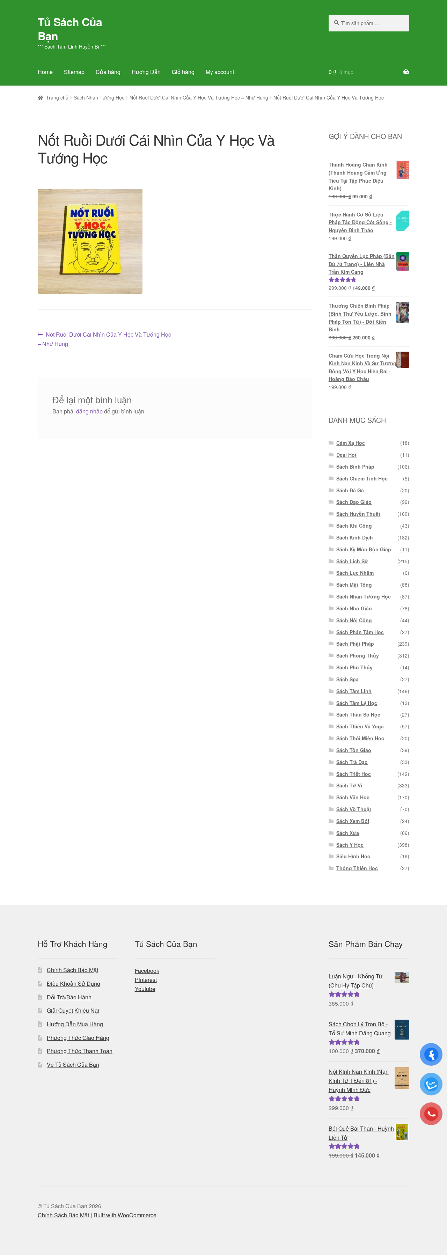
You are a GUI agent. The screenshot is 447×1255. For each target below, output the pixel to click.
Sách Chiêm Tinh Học (362, 478)
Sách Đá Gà (350, 490)
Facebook (147, 971)
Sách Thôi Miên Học (360, 738)
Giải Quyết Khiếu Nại (73, 1010)
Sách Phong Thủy (357, 655)
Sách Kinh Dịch (354, 537)
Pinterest (146, 980)
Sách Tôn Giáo (353, 750)
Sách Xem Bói (352, 820)
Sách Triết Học (353, 773)
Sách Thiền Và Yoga (360, 726)
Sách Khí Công (354, 525)
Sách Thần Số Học (358, 714)
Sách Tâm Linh (354, 691)
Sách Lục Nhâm (355, 572)
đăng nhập (89, 411)
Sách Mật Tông (354, 584)
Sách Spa (347, 679)
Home (45, 72)
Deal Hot (346, 454)
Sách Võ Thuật (353, 809)
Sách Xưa (347, 832)
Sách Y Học (350, 844)
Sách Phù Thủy (354, 667)
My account (220, 72)
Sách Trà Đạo (352, 761)
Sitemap (74, 72)
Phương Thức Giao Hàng (78, 1038)
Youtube (145, 989)
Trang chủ (57, 97)
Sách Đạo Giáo (354, 501)
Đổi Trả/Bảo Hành (69, 997)
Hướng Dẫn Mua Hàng (75, 1024)
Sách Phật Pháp (355, 643)
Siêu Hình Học (353, 856)
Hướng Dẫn (146, 72)
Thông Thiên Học (357, 868)
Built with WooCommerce (125, 1215)
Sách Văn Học (352, 797)
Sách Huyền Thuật (358, 513)
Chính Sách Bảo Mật (72, 970)
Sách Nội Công (354, 620)
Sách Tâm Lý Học (356, 702)
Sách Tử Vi (349, 785)
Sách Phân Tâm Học (360, 632)
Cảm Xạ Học (350, 442)
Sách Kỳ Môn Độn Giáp (363, 549)
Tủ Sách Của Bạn (70, 29)
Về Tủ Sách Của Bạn (73, 1064)
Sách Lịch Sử (352, 561)
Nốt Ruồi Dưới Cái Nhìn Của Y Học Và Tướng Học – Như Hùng (199, 97)
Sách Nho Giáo (354, 608)
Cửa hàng (108, 72)
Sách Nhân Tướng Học (99, 97)
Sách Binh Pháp (355, 466)
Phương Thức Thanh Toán (79, 1051)
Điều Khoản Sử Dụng (73, 983)
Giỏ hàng (183, 72)
